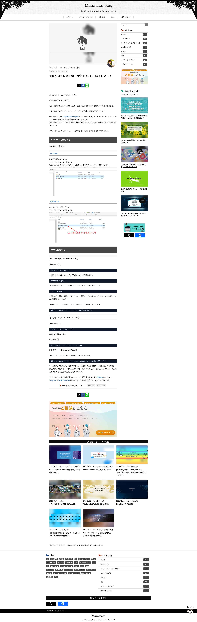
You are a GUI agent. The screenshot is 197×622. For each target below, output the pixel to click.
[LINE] (87, 85)
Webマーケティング (133, 60)
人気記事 (69, 17)
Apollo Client (79, 570)
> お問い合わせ (60, 611)
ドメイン (61, 562)
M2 (75, 559)
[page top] (190, 610)
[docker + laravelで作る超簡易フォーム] (98, 454)
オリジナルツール (85, 17)
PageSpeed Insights (71, 116)
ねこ (94, 562)
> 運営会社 (49, 611)
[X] (79, 85)
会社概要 (101, 17)
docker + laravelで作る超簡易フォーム (97, 470)
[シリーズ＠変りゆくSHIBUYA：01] (65, 489)
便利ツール (53, 71)
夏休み (61, 559)
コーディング (63, 71)
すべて (133, 35)
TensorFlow (68, 570)
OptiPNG (54, 153)
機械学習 (59, 570)
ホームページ (91, 570)
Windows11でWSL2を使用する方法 (96, 504)
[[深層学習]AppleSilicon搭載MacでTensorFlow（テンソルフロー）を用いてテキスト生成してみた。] (132, 454)
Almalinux (50, 570)
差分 (56, 577)
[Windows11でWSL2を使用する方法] (98, 489)
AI (47, 559)
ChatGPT (54, 559)
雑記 (133, 56)
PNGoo (100, 377)
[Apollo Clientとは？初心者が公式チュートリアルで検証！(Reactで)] (98, 518)
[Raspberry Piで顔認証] (132, 489)
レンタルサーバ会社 (59, 573)
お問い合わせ (126, 17)
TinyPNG (52, 380)
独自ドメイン (85, 573)
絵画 (76, 562)
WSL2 (93, 559)
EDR (76, 566)
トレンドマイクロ (67, 566)
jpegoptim (54, 201)
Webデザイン (133, 39)
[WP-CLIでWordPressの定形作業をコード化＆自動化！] (65, 454)
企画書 (49, 573)
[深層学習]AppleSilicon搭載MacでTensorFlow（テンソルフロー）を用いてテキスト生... (131, 472)
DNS (81, 566)
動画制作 (133, 51)
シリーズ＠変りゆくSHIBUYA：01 (62, 504)
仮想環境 (49, 577)
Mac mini (69, 562)
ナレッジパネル (85, 562)
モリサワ (69, 559)
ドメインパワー (74, 573)
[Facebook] (83, 85)
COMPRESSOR (64, 380)
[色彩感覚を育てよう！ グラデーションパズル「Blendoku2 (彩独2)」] (65, 518)
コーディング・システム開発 (71, 386)
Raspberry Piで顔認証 (124, 504)
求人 (113, 17)
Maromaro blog (98, 6)
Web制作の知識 (133, 47)
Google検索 (55, 566)
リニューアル (51, 562)
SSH (87, 566)
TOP (50, 545)
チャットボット (84, 559)
